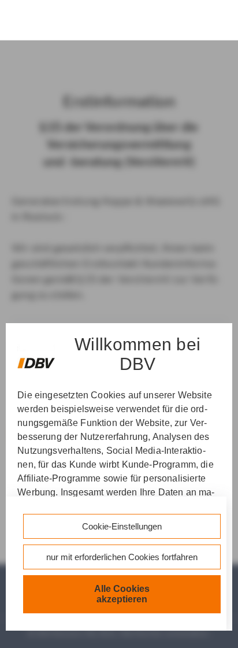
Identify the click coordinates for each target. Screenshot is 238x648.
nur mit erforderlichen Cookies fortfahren (122, 557)
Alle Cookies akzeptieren (122, 594)
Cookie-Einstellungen (122, 526)
